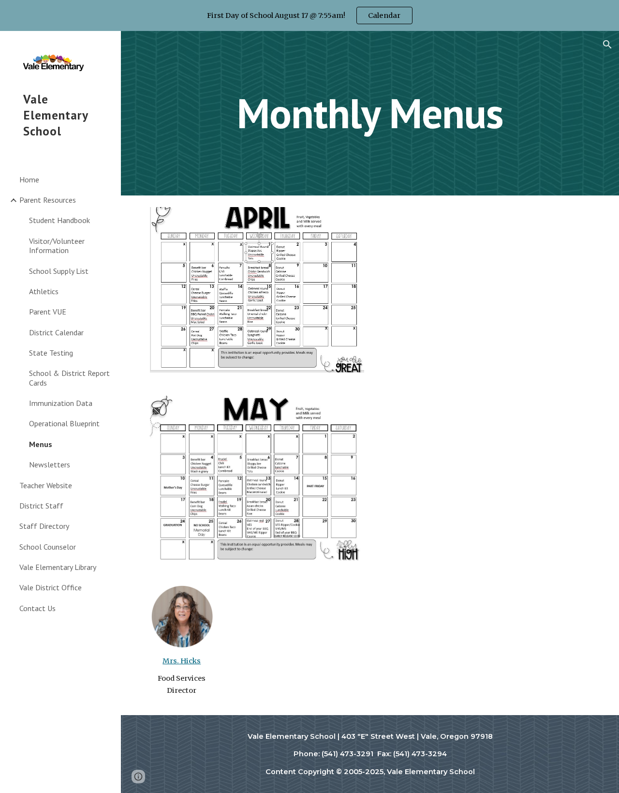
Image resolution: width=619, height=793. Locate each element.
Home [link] (29, 179)
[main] (370, 113)
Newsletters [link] (49, 464)
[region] (309, 15)
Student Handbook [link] (59, 220)
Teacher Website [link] (45, 485)
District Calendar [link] (56, 332)
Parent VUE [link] (47, 311)
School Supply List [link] (58, 271)
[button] (607, 44)
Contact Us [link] (37, 608)
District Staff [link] (41, 505)
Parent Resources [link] (47, 200)
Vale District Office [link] (50, 587)
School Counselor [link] (47, 547)
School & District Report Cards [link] (69, 377)
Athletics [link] (44, 291)
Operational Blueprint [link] (64, 423)
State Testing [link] (51, 353)
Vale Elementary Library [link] (57, 567)
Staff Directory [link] (44, 526)
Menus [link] (40, 444)
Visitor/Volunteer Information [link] (57, 245)
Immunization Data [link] (60, 403)
